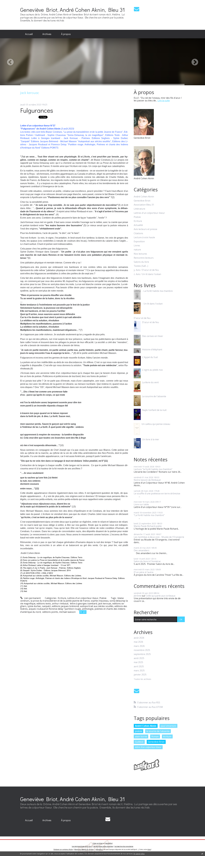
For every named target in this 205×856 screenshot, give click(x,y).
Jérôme (137, 595)
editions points (50, 611)
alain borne (141, 736)
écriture (167, 736)
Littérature (139, 208)
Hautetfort (109, 843)
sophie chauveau (99, 600)
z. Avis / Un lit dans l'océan (147, 274)
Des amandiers (141, 550)
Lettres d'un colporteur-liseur (82, 598)
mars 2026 (139, 646)
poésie (138, 731)
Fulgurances (36, 110)
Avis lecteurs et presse (145, 229)
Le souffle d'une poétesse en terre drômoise (157, 493)
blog (149, 849)
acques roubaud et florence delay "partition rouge (55, 608)
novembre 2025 (142, 650)
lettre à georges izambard (83, 603)
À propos (66, 34)
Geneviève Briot (142, 200)
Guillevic (139, 741)
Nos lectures (140, 253)
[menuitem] (29, 34)
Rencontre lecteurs (144, 258)
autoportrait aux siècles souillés (96, 606)
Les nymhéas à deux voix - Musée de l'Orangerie (159, 537)
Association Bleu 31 (144, 204)
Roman (155, 736)
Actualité (138, 225)
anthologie (87, 608)
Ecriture (62, 598)
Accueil (29, 34)
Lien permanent (32, 598)
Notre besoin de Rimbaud (147, 479)
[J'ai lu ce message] (202, 854)
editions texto (44, 603)
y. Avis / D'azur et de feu (146, 270)
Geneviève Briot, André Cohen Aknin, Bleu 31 (72, 9)
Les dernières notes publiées (103, 846)
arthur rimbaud (60, 603)
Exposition (139, 241)
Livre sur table (141, 504)
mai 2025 (138, 662)
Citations (138, 233)
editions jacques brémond (65, 606)
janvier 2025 (140, 674)
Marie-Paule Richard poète (148, 526)
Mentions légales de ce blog (84, 849)
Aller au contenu (10, 2)
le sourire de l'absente (158, 731)
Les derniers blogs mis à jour (82, 846)
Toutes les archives (142, 679)
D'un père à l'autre (143, 572)
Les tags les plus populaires (123, 846)
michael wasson (67, 611)
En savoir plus (139, 854)
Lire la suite (164, 100)
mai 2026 (138, 642)
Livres (137, 245)
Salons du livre (141, 262)
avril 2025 (139, 666)
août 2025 (139, 658)
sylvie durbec (34, 606)
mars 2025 (139, 670)
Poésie (102, 598)
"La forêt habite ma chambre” (149, 515)
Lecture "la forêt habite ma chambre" (153, 469)
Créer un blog (97, 843)
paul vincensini (168, 725)
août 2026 (139, 638)
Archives (46, 34)
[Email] (136, 9)
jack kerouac (104, 603)
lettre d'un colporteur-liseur (148, 747)
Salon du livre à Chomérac (147, 561)
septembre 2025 (142, 654)
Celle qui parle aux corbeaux (160, 595)
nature (137, 249)
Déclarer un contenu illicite (63, 849)
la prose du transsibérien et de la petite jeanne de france (60, 600)
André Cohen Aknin (144, 196)
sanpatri (46, 606)
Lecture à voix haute (144, 237)
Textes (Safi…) (141, 266)
